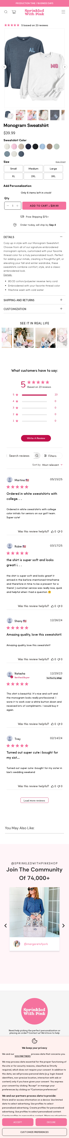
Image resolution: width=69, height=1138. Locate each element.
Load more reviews (34, 800)
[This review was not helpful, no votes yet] (59, 531)
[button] (6, 338)
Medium (33, 168)
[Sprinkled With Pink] (34, 12)
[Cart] (14, 12)
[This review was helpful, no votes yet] (52, 531)
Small (13, 168)
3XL (53, 176)
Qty (6, 198)
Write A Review (36, 438)
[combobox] (47, 464)
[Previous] (4, 68)
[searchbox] (20, 455)
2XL (33, 176)
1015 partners (23, 1055)
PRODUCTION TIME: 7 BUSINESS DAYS (34, 3)
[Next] (64, 68)
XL (13, 176)
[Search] (5, 11)
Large (53, 168)
